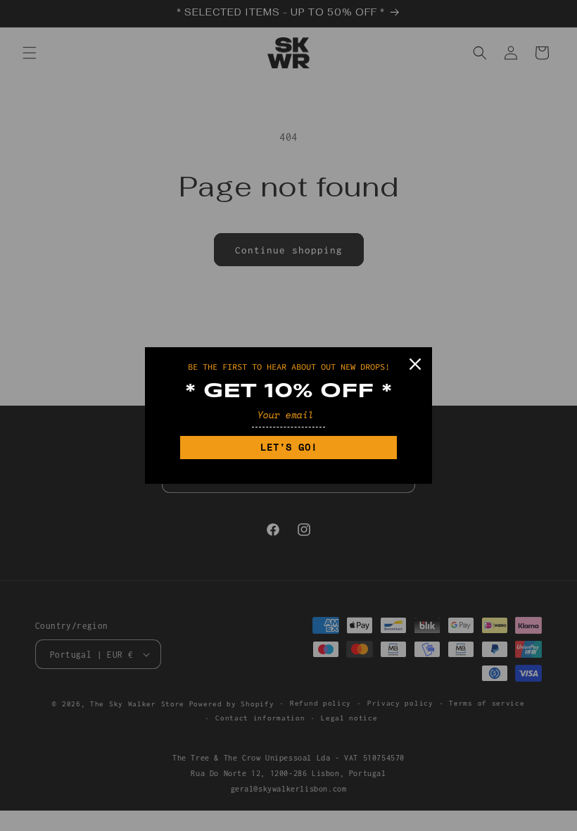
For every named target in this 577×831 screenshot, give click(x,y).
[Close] (415, 364)
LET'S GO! (288, 446)
